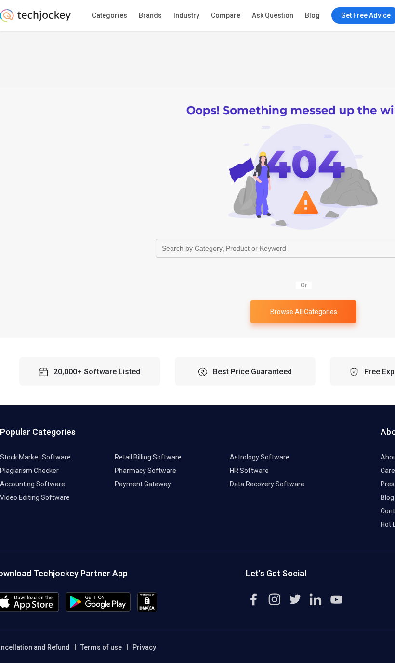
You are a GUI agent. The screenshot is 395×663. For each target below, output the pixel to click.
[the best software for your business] (35, 19)
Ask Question (272, 15)
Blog (312, 15)
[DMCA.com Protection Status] (147, 609)
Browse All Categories (303, 312)
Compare (225, 15)
